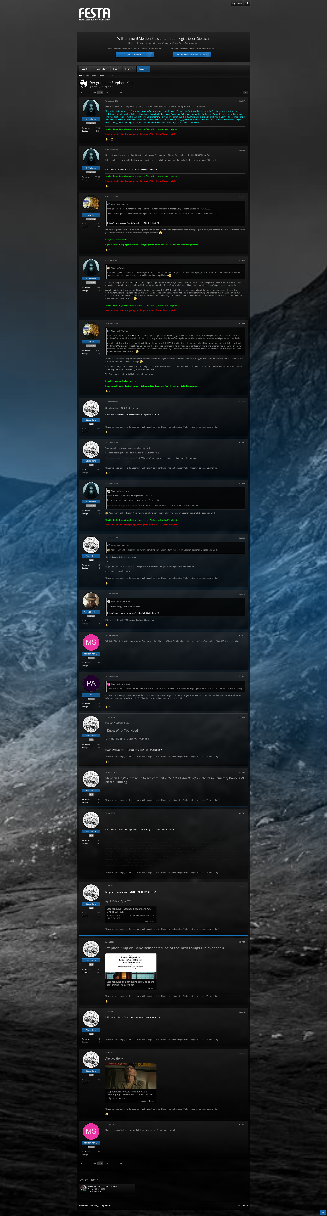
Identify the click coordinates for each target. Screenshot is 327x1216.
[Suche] (247, 3)
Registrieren (237, 3)
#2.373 (242, 717)
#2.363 (242, 196)
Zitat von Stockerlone (120, 491)
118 (94, 92)
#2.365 (242, 323)
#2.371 (242, 635)
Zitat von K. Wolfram (120, 204)
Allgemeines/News (94, 1191)
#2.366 (242, 401)
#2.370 (242, 593)
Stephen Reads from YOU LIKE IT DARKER (129, 891)
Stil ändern (243, 1205)
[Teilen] (245, 92)
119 (100, 92)
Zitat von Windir (118, 268)
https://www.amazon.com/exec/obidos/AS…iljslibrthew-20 (131, 414)
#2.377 (242, 942)
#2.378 (242, 1011)
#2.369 (242, 538)
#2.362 (242, 149)
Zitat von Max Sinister (120, 684)
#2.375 (242, 813)
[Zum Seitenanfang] (323, 1212)
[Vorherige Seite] (81, 92)
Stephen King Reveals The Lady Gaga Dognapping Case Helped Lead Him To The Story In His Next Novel (130, 1093)
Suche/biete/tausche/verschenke (102, 1186)
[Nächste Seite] (121, 92)
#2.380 (242, 1124)
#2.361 (242, 101)
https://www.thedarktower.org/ (144, 1017)
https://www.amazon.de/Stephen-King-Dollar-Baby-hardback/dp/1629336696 (139, 829)
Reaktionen (86, 128)
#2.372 (242, 676)
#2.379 (242, 1052)
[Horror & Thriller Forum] (94, 14)
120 (106, 92)
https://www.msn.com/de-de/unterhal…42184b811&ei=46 (131, 169)
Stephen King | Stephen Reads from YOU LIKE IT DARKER (129, 910)
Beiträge (85, 131)
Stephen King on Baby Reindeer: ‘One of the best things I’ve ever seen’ (130, 983)
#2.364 (242, 260)
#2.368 (242, 483)
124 (116, 92)
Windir (135, 282)
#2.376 (242, 885)
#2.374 (242, 772)
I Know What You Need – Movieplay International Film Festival (132, 749)
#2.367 (242, 442)
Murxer (90, 1189)
